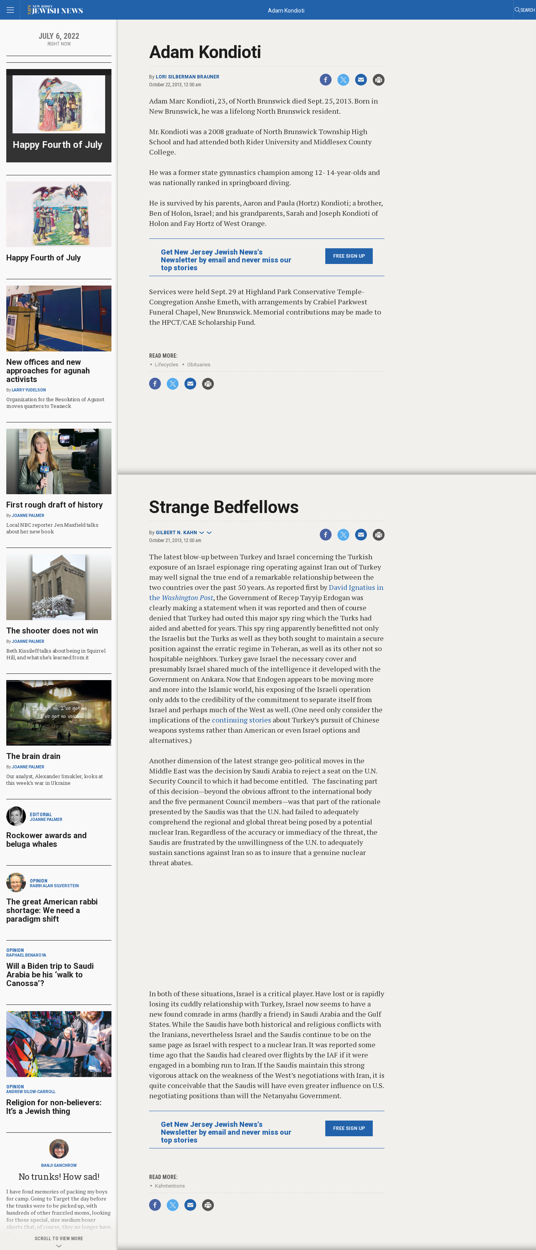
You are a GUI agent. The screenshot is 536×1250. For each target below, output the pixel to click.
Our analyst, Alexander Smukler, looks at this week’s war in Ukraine (54, 779)
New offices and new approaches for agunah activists (48, 370)
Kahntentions (170, 1186)
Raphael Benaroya (26, 955)
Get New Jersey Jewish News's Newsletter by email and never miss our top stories (226, 260)
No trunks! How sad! (59, 1176)
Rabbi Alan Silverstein (54, 886)
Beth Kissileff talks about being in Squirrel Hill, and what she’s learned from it (56, 654)
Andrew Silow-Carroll (30, 1092)
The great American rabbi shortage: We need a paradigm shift (52, 910)
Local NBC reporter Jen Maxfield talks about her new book (52, 528)
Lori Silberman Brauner (187, 77)
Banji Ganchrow (59, 1165)
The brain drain (33, 756)
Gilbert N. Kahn (176, 532)
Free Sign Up (349, 256)
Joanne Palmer (28, 515)
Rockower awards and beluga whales (46, 840)
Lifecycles (166, 365)
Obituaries (198, 365)
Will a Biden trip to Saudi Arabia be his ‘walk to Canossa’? (50, 974)
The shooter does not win (52, 630)
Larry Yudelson (29, 390)
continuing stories (240, 719)
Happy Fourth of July (57, 144)
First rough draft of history (54, 504)
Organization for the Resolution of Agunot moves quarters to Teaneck (55, 402)
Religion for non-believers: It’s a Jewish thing (54, 1107)
